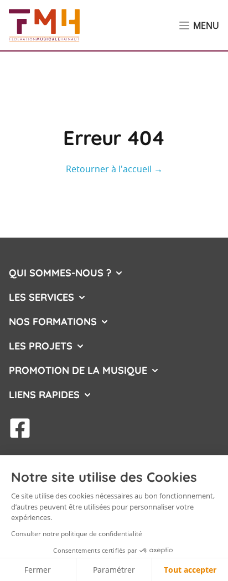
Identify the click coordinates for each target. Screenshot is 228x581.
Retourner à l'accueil (114, 169)
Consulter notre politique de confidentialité (76, 533)
